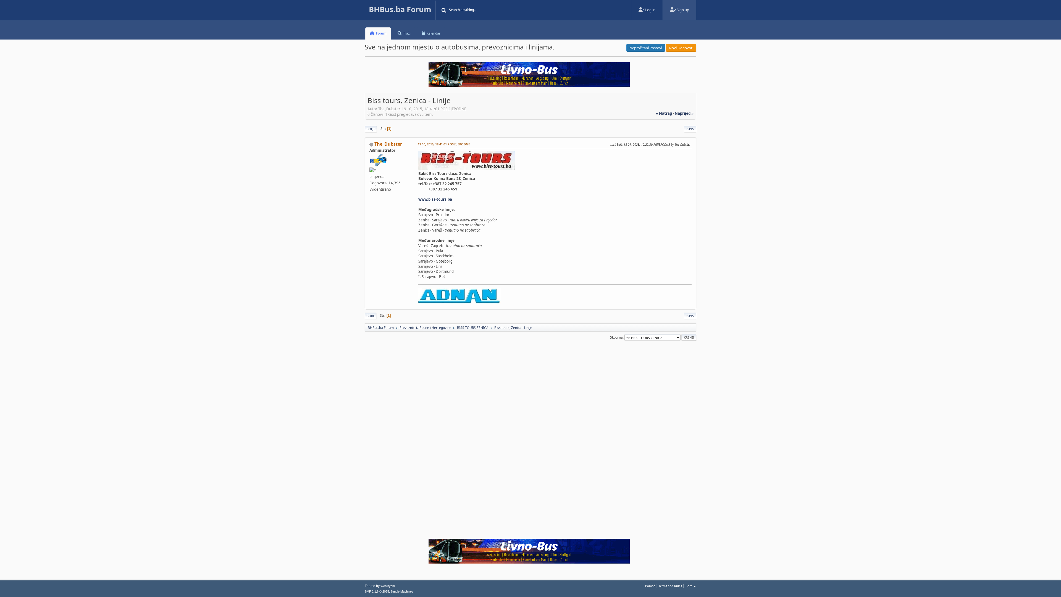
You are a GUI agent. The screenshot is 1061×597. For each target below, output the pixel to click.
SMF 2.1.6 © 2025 (377, 591)
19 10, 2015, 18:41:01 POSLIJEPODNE (444, 144)
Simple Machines (402, 591)
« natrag (664, 113)
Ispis (690, 129)
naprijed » (684, 113)
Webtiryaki (387, 586)
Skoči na (616, 337)
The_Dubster (388, 144)
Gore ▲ (691, 586)
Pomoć (650, 586)
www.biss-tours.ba (435, 199)
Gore (370, 316)
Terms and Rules (670, 586)
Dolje (370, 129)
